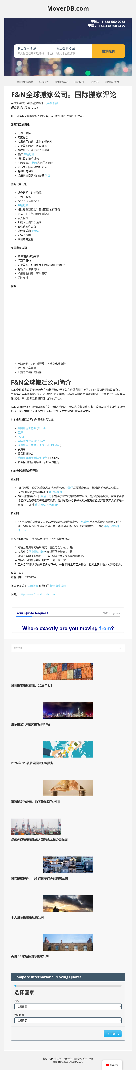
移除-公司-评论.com (46, 505)
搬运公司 (45, 496)
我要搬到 (19, 1014)
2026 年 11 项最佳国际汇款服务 (32, 763)
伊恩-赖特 (52, 103)
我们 (69, 487)
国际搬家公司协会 (28, 441)
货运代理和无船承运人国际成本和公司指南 (39, 840)
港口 (47, 175)
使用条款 (78, 1058)
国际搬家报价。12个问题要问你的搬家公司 (39, 879)
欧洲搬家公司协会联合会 (32, 445)
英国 (34, 163)
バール (42, 428)
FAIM (21, 436)
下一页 (111, 1034)
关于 (51, 1058)
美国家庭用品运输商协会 (32, 458)
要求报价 (108, 51)
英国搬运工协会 (27, 428)
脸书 (85, 1058)
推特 (91, 1058)
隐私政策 (68, 1058)
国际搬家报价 (37, 551)
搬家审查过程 (58, 586)
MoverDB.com (68, 8)
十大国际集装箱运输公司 (27, 917)
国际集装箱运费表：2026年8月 (31, 685)
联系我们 (58, 1058)
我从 (16, 1000)
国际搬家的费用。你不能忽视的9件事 (35, 802)
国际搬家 (33, 586)
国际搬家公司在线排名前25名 (30, 724)
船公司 (35, 231)
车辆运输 (29, 154)
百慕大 (85, 522)
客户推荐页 (55, 492)
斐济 (20, 432)
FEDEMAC (54, 445)
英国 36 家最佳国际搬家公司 (30, 956)
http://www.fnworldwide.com (37, 594)
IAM (42, 441)
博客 (45, 1058)
